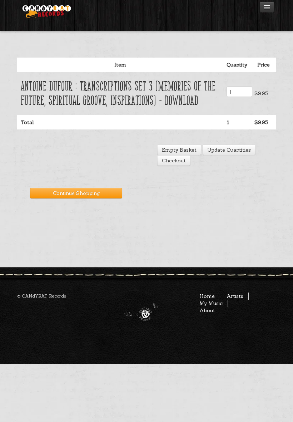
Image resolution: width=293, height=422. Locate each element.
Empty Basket (179, 150)
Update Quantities (229, 150)
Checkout (174, 160)
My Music (211, 303)
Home (207, 296)
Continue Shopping (76, 193)
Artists (235, 296)
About (207, 310)
